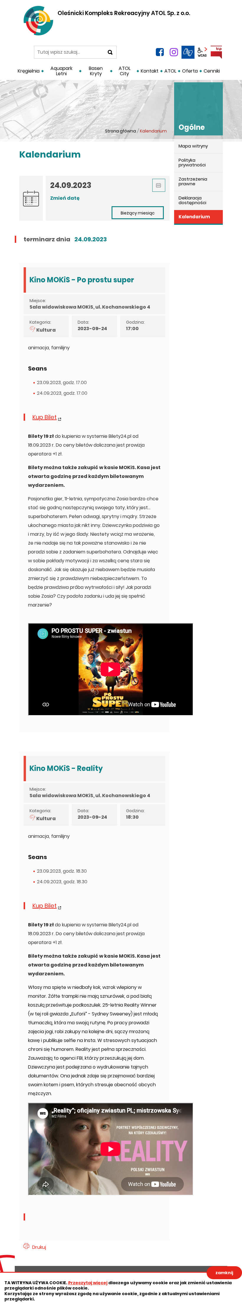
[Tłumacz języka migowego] (188, 52)
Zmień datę (65, 198)
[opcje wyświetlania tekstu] (202, 52)
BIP (216, 52)
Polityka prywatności (192, 162)
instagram (173, 52)
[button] (158, 185)
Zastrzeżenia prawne (193, 181)
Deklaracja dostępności (192, 200)
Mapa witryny (193, 146)
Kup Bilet (44, 417)
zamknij (224, 1273)
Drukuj (39, 1247)
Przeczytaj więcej (87, 1283)
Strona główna (120, 131)
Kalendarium (194, 217)
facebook (159, 52)
